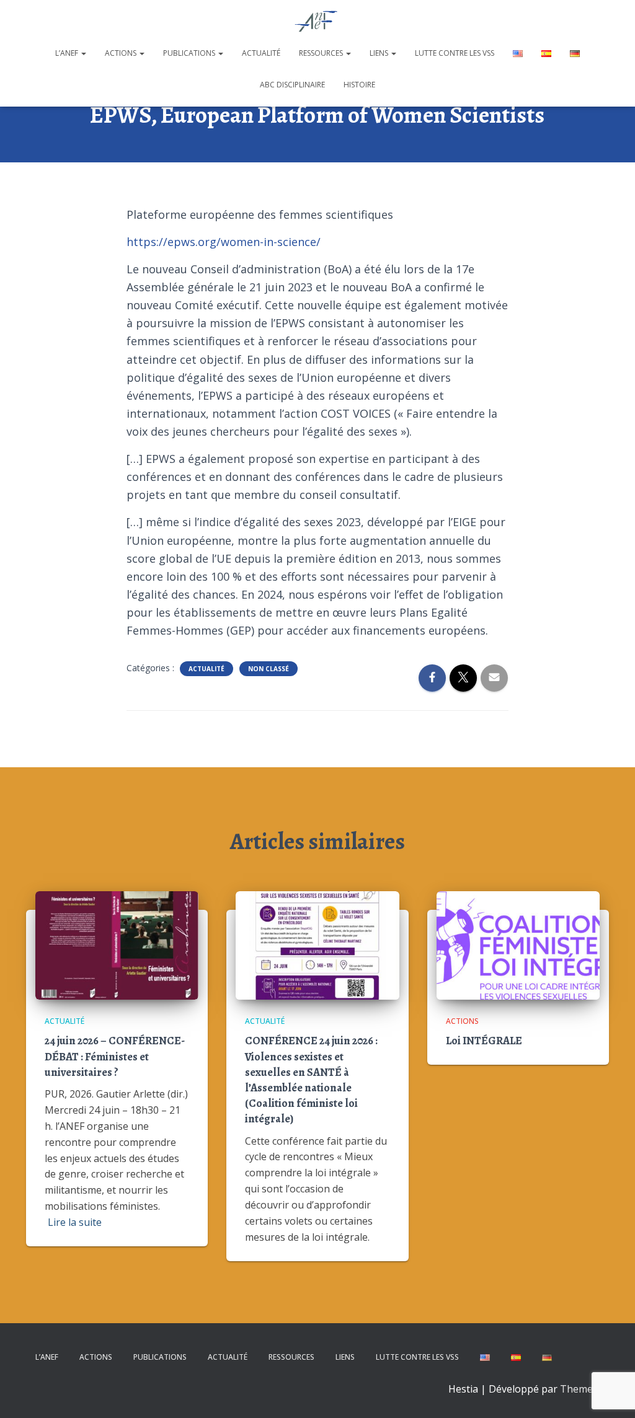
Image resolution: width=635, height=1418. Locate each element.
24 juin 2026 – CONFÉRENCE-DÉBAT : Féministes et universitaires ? (115, 1056)
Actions (121, 53)
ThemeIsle (584, 1389)
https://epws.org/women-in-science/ (224, 241)
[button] (83, 53)
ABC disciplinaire (292, 84)
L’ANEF (67, 53)
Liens (380, 53)
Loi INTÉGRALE (484, 1040)
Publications (190, 53)
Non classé (268, 668)
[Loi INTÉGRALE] (518, 944)
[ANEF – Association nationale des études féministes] (317, 21)
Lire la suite (75, 1222)
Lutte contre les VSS (454, 53)
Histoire (359, 84)
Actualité (261, 53)
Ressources (322, 53)
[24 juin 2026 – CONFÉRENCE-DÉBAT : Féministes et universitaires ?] (116, 944)
